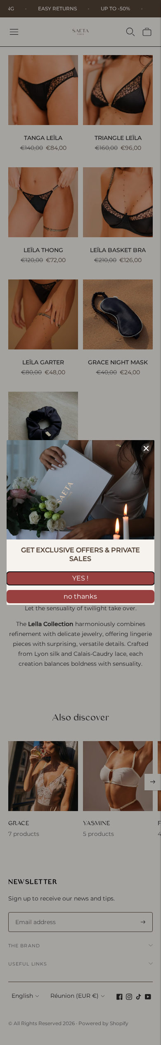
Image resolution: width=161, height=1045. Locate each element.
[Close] (146, 448)
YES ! (80, 578)
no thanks (80, 596)
